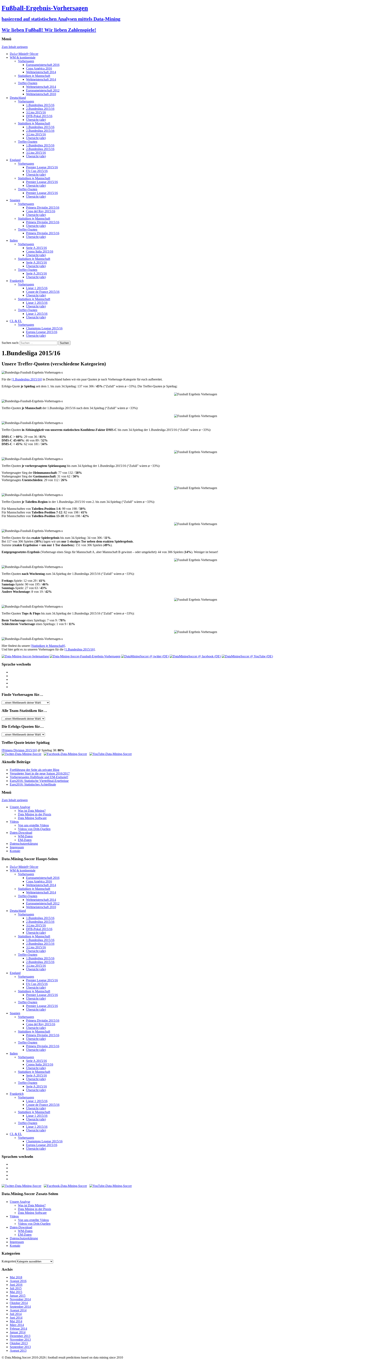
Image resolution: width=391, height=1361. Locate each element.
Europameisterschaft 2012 (42, 90)
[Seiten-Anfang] (25, 656)
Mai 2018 (16, 1277)
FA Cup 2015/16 (37, 171)
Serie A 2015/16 (36, 248)
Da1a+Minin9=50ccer (24, 54)
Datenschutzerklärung (24, 843)
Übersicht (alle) (36, 119)
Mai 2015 (16, 1292)
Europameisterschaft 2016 (42, 64)
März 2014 (17, 1325)
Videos (14, 821)
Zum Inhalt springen (15, 47)
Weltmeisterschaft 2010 (41, 94)
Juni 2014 (16, 1317)
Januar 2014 (17, 1332)
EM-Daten (25, 840)
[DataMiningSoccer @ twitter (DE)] (145, 656)
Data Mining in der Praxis (34, 814)
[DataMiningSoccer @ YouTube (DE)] (247, 656)
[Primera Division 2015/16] (19, 750)
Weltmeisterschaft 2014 (41, 72)
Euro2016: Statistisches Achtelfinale (33, 784)
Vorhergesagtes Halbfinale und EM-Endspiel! (39, 777)
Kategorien (9, 1261)
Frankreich (17, 280)
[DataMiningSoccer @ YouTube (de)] (110, 754)
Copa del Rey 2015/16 (40, 211)
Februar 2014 (18, 1328)
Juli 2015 (16, 1288)
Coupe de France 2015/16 (42, 291)
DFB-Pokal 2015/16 (39, 116)
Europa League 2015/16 (41, 332)
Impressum (17, 847)
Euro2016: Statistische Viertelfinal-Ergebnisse (39, 780)
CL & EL (16, 321)
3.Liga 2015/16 (36, 112)
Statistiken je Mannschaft (34, 75)
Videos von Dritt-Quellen (34, 829)
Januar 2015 (17, 1295)
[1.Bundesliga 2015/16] (27, 379)
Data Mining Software (32, 818)
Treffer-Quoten (27, 83)
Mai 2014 (16, 1321)
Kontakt (15, 851)
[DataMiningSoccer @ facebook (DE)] (195, 656)
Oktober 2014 (19, 1303)
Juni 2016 (16, 1284)
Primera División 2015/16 (42, 207)
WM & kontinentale (22, 57)
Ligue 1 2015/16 (36, 288)
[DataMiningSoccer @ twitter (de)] (21, 754)
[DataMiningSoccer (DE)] (85, 656)
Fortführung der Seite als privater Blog (34, 769)
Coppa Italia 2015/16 (39, 251)
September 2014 (20, 1306)
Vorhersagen (26, 61)
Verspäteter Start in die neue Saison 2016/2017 (40, 773)
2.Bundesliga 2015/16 (40, 108)
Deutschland (18, 97)
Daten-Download (21, 832)
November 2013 (20, 1339)
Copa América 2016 (39, 68)
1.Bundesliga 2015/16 (40, 105)
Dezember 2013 (20, 1336)
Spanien (15, 200)
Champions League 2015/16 (44, 328)
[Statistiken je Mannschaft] (48, 645)
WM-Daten (25, 836)
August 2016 (18, 1281)
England (15, 160)
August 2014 (18, 1310)
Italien (14, 240)
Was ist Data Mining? (32, 810)
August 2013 (18, 1350)
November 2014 (20, 1299)
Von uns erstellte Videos (33, 825)
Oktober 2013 (19, 1343)
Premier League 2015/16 (42, 167)
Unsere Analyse (20, 807)
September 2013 (20, 1347)
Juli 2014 (16, 1314)
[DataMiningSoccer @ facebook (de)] (65, 754)
